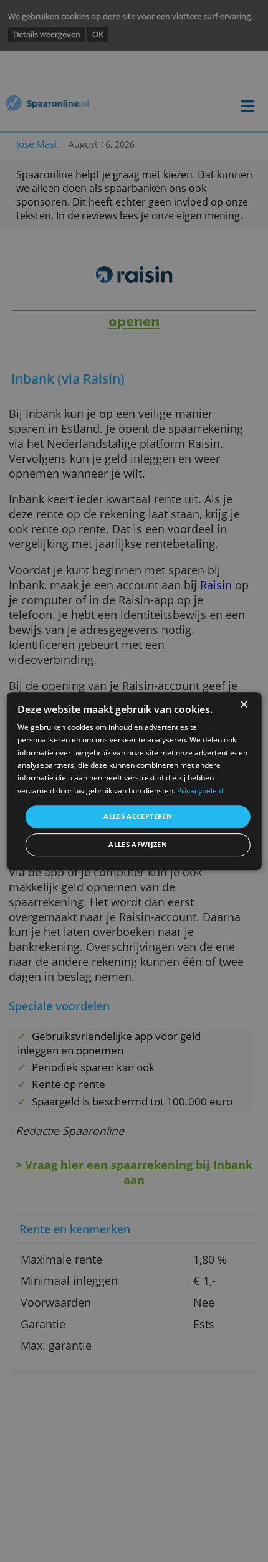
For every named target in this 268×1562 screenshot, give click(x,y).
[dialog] (134, 781)
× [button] (243, 705)
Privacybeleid (200, 790)
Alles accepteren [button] (137, 816)
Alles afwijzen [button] (137, 845)
